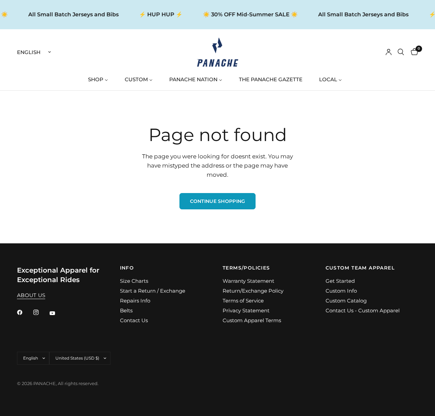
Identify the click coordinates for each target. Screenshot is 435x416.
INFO (127, 267)
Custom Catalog (346, 300)
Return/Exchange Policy (253, 291)
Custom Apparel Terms (252, 320)
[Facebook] (24, 312)
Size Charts (134, 281)
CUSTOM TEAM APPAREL (360, 267)
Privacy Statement (246, 310)
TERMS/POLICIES (246, 267)
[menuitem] (100, 79)
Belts (126, 310)
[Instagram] (40, 312)
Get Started (340, 281)
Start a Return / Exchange (152, 291)
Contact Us (134, 320)
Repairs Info (135, 300)
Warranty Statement (248, 281)
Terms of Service (243, 300)
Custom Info (341, 291)
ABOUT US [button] (31, 295)
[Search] (400, 52)
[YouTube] (57, 313)
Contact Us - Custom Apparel (363, 310)
